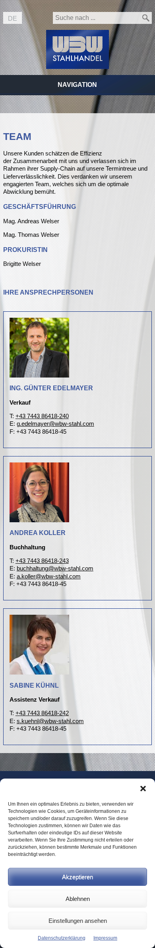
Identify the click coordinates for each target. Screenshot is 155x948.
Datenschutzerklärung (61, 938)
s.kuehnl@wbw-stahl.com (50, 721)
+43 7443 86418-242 (42, 713)
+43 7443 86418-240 (42, 416)
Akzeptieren (77, 876)
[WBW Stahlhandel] (77, 43)
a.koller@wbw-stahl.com (49, 576)
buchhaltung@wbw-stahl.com (55, 568)
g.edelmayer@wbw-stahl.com (55, 424)
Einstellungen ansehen (77, 920)
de (12, 18)
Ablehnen (78, 898)
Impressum (105, 938)
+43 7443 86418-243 (42, 561)
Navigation (77, 84)
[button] (143, 789)
